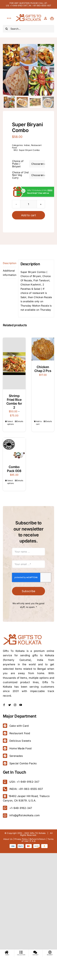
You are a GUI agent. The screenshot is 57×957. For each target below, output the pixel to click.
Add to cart (28, 215)
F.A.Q (32, 841)
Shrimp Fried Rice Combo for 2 (14, 401)
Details (20, 421)
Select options (10, 422)
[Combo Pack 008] (14, 449)
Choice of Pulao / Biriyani (17, 164)
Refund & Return (38, 839)
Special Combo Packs (23, 763)
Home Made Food (20, 748)
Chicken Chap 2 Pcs (42, 369)
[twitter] (9, 705)
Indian (27, 145)
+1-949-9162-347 (20, 808)
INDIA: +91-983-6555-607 (26, 788)
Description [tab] (9, 263)
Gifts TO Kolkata (38, 833)
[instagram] (15, 705)
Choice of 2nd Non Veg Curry (20, 175)
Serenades (16, 755)
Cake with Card (19, 725)
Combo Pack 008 (14, 469)
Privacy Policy (21, 839)
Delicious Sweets (20, 740)
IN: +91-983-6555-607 (40, 5)
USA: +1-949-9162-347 (24, 781)
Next (52, 70)
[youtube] (20, 705)
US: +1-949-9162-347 (16, 5)
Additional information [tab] (9, 272)
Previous (5, 70)
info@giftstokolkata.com (24, 815)
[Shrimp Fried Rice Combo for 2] (14, 363)
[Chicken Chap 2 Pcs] (43, 349)
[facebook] (4, 705)
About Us (7, 839)
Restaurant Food (19, 733)
